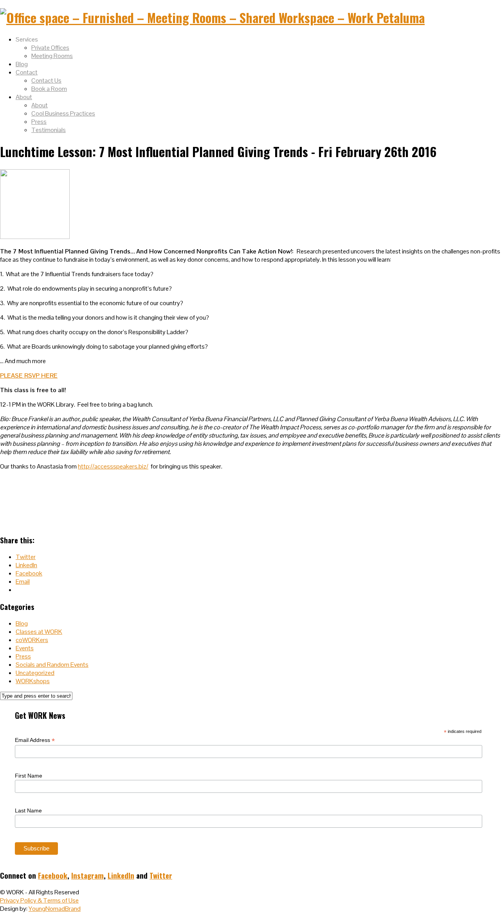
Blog (22, 64)
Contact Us (46, 80)
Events (25, 648)
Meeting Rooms (52, 56)
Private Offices (50, 47)
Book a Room (49, 89)
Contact (27, 72)
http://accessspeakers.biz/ (113, 466)
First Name (28, 775)
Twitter (161, 875)
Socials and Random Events (52, 664)
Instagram (87, 875)
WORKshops (33, 681)
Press (39, 122)
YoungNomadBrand (55, 909)
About (24, 97)
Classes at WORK (39, 632)
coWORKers (32, 640)
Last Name (28, 810)
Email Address (35, 740)
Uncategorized (35, 673)
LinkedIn (121, 875)
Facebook (52, 875)
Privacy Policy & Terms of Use (39, 900)
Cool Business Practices (63, 113)
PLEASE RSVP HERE (29, 375)
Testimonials (48, 130)
